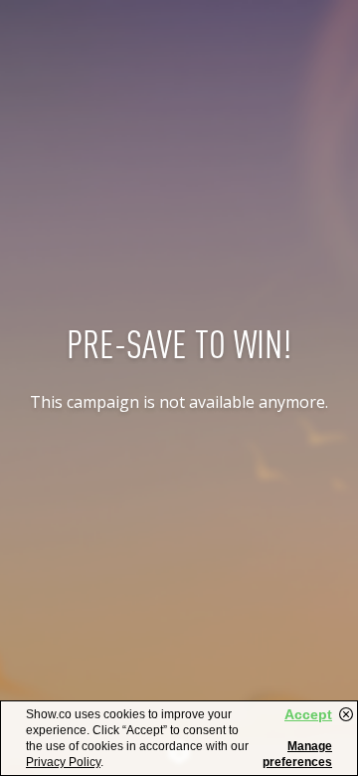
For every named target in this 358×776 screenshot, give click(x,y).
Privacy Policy (63, 762)
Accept (308, 714)
